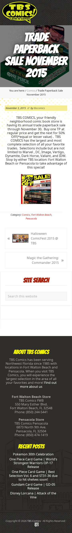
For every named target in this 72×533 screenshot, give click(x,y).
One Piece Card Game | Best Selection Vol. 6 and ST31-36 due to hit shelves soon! (33, 475)
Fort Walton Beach (41, 214)
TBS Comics (34, 521)
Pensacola (31, 218)
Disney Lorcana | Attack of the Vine (33, 495)
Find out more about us (38, 384)
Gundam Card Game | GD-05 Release (33, 486)
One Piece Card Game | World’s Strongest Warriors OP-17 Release (33, 463)
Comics (26, 214)
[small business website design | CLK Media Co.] (37, 525)
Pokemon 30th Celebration (33, 454)
